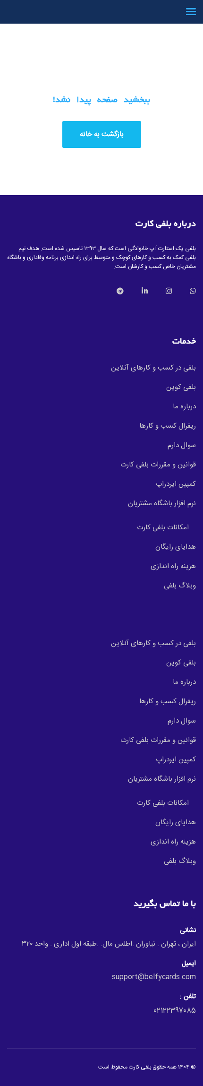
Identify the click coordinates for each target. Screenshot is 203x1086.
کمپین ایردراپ (176, 484)
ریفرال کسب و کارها (167, 426)
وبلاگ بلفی (180, 586)
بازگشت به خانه (102, 134)
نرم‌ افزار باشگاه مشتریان (162, 503)
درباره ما (184, 407)
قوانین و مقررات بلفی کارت (158, 465)
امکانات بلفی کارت (163, 528)
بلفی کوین (181, 387)
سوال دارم (182, 445)
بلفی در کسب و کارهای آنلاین (153, 368)
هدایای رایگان (175, 547)
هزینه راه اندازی (173, 566)
